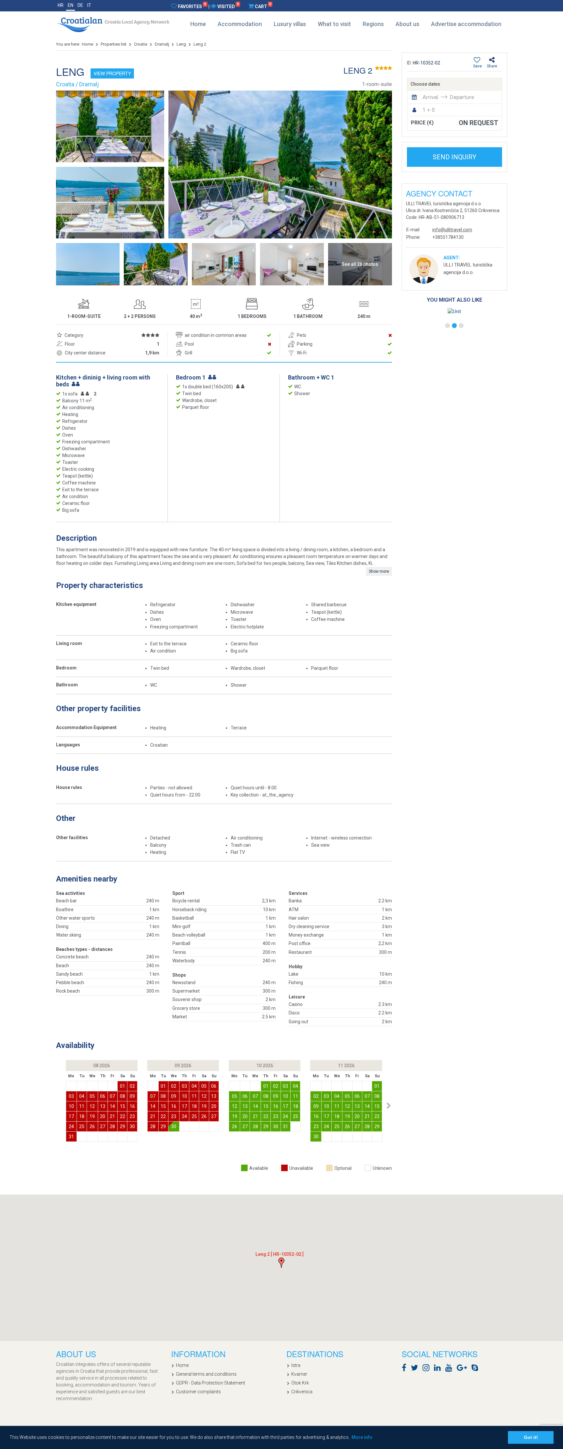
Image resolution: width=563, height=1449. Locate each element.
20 (102, 1116)
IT (89, 5)
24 (71, 1126)
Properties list (113, 44)
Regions (373, 24)
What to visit (334, 24)
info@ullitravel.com (452, 229)
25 (81, 1126)
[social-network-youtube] (450, 1368)
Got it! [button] (531, 1437)
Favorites (192, 6)
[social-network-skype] (476, 1368)
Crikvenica (301, 1391)
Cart (263, 6)
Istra (295, 1365)
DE (80, 5)
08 (122, 1096)
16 (132, 1106)
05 (92, 1096)
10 (71, 1106)
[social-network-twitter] (416, 1368)
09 (132, 1096)
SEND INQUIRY (454, 157)
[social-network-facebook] (406, 1368)
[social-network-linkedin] (439, 1368)
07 (112, 1096)
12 (92, 1106)
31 (71, 1136)
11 (81, 1106)
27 (102, 1126)
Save (477, 66)
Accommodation (240, 24)
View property (112, 73)
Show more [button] (379, 571)
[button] (388, 1106)
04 (81, 1096)
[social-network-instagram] (428, 1368)
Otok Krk (300, 1382)
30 (132, 1126)
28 (112, 1126)
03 (71, 1096)
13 (102, 1106)
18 (81, 1116)
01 (122, 1086)
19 (92, 1116)
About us (407, 24)
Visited (228, 6)
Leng (181, 44)
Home (198, 24)
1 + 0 (429, 110)
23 (132, 1116)
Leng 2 (200, 44)
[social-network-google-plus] (463, 1368)
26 (92, 1126)
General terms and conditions (206, 1374)
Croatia (140, 44)
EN (70, 5)
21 (112, 1116)
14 (112, 1106)
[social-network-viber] (484, 1368)
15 (122, 1106)
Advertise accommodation (466, 24)
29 (122, 1126)
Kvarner (299, 1374)
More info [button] (362, 1437)
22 (122, 1116)
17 (71, 1116)
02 (132, 1086)
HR (61, 5)
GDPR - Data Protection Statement (210, 1382)
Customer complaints (198, 1391)
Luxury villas (290, 24)
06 (102, 1096)
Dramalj (162, 44)
